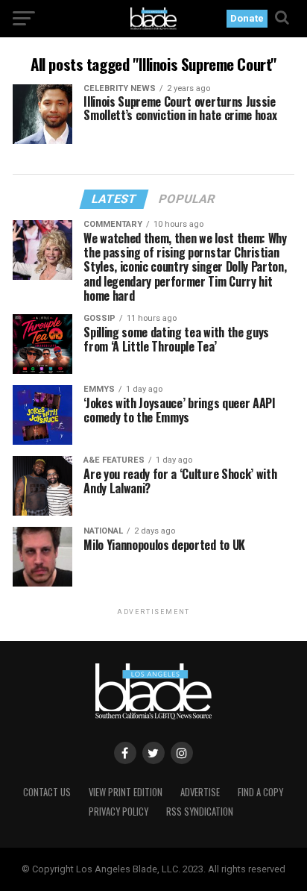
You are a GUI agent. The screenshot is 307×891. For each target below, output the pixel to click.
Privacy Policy (118, 811)
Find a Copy (260, 792)
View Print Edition (125, 792)
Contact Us (47, 792)
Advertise (200, 792)
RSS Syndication (199, 811)
